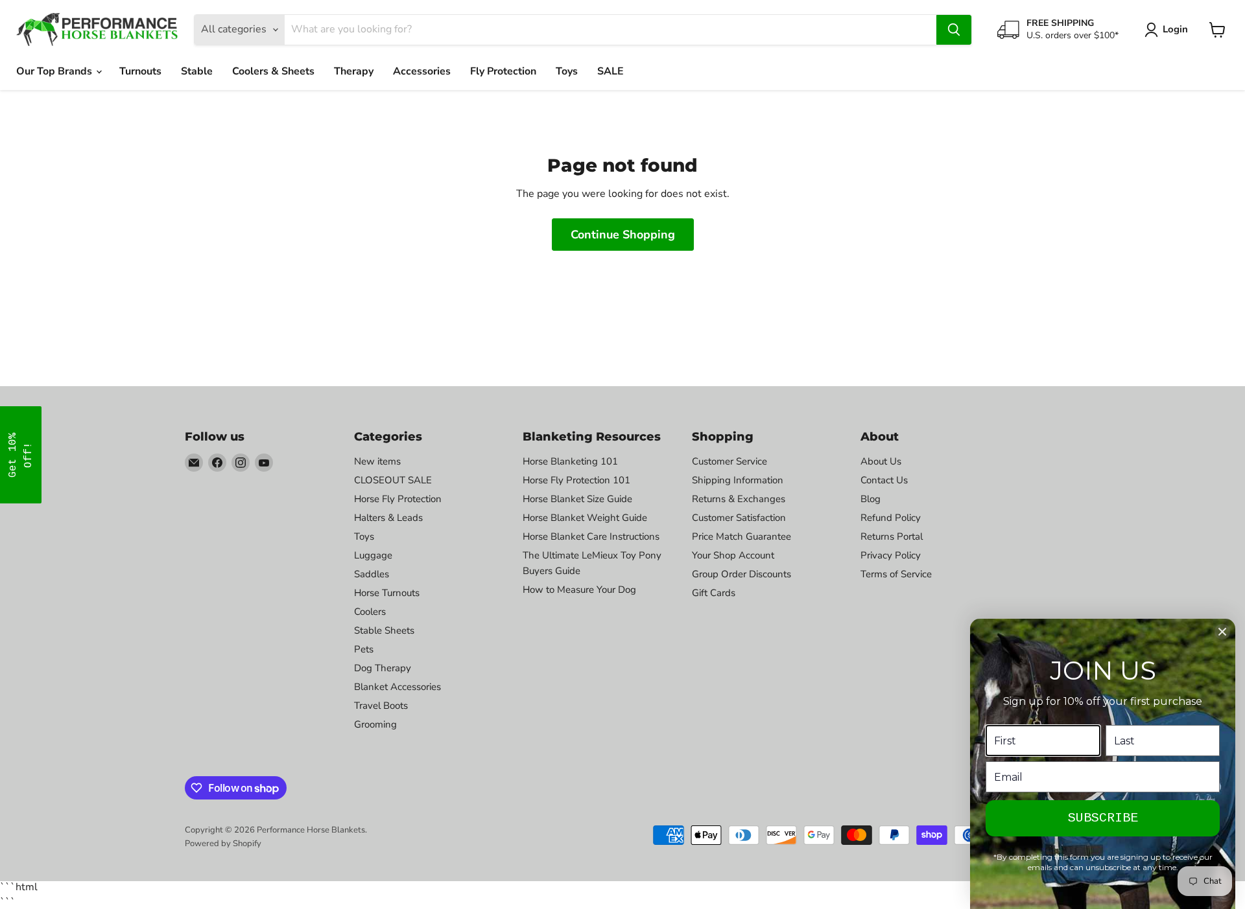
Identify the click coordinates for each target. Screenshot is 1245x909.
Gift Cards (713, 592)
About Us (880, 461)
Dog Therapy (382, 668)
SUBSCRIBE (1103, 818)
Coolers (370, 611)
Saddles (371, 574)
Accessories (422, 71)
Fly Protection (503, 71)
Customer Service (729, 461)
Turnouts (140, 71)
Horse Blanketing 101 (570, 461)
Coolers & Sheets (273, 71)
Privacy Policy (890, 555)
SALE (610, 71)
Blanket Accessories (397, 686)
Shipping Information (737, 480)
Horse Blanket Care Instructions (591, 536)
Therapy (354, 71)
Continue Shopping (623, 234)
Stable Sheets (384, 630)
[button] (21, 454)
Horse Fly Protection (398, 498)
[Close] (1222, 631)
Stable (197, 71)
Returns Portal (891, 536)
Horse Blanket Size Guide (577, 498)
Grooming (375, 724)
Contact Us (884, 480)
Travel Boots (381, 705)
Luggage (373, 555)
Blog (870, 498)
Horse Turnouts (387, 592)
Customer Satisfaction (739, 517)
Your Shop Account (733, 555)
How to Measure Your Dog (579, 589)
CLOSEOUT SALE (393, 480)
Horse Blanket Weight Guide (585, 517)
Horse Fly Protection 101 (576, 480)
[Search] (953, 30)
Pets (364, 649)
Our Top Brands (55, 71)
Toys (567, 71)
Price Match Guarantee (741, 536)
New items (377, 461)
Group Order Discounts (741, 574)
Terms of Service (896, 574)
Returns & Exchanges (738, 498)
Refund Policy (890, 517)
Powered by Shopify (223, 843)
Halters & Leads (388, 517)
